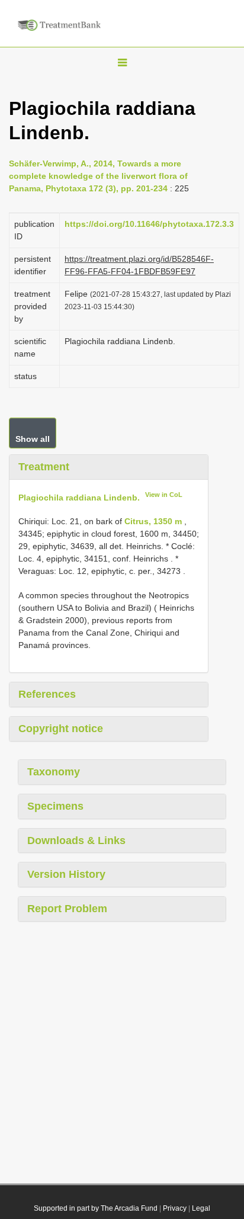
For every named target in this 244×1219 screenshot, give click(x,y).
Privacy (175, 1208)
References (47, 694)
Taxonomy (53, 772)
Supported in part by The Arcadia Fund (96, 1208)
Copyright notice (60, 728)
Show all (32, 439)
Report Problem (67, 909)
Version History (66, 874)
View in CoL (163, 494)
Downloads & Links (76, 840)
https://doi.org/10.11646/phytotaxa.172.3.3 (149, 224)
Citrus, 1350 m (153, 521)
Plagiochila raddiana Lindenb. (79, 497)
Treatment (43, 467)
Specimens (55, 806)
